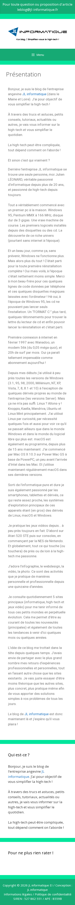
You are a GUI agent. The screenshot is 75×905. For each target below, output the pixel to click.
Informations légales (18, 894)
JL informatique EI (40, 885)
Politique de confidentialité (53, 894)
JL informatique (34, 94)
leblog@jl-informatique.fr (37, 9)
